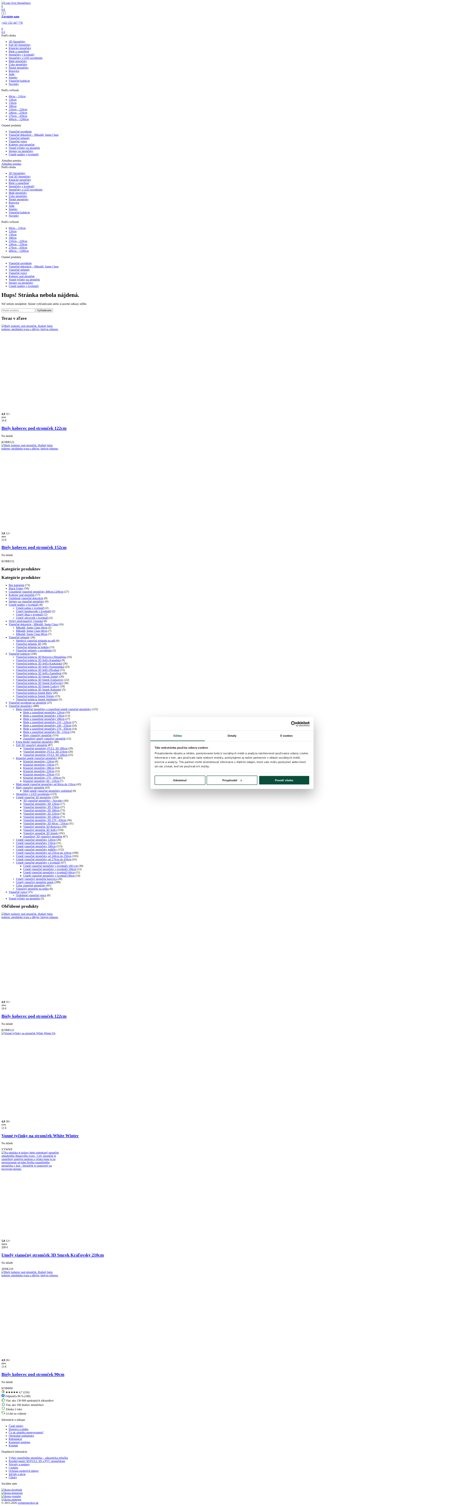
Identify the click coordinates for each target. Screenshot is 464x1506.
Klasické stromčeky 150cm (38, 764)
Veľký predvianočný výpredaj (26, 621)
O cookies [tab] (286, 735)
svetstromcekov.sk (28, 1502)
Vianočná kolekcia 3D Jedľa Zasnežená (38, 673)
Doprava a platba (18, 1429)
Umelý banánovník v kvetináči (33, 611)
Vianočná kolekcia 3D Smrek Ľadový (37, 686)
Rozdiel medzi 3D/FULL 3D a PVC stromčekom (37, 1461)
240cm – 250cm (18, 112)
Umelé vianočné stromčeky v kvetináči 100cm (49, 869)
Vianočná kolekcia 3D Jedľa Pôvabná (37, 670)
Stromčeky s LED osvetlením (25, 57)
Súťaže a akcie (17, 1474)
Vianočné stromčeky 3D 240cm (41, 816)
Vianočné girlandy (19, 138)
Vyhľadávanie (44, 310)
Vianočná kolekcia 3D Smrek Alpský (37, 676)
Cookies (13, 1467)
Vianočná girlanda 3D (28, 643)
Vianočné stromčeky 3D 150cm (41, 807)
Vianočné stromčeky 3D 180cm (41, 810)
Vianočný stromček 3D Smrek (40, 833)
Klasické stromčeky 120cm (38, 761)
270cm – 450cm (18, 116)
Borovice (14, 71)
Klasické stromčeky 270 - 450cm (42, 777)
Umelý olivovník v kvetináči (32, 617)
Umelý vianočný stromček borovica (36, 878)
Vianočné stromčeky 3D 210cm (41, 813)
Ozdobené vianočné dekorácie (26, 598)
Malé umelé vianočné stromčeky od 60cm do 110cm (46, 784)
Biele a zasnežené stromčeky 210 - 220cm (47, 722)
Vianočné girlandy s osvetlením (34, 650)
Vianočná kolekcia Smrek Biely (34, 692)
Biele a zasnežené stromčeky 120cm (44, 712)
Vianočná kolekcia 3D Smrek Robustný (38, 689)
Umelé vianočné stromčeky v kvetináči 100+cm (50, 865)
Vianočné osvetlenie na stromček (27, 702)
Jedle (11, 74)
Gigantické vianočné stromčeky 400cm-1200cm (36, 591)
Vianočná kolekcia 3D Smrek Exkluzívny (40, 679)
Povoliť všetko (284, 780)
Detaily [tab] (232, 735)
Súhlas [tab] (177, 735)
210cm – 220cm (18, 109)
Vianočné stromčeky (20, 705)
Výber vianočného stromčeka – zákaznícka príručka (38, 1457)
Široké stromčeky (19, 67)
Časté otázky (16, 1425)
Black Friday (16, 588)
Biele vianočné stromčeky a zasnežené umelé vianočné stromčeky (53, 709)
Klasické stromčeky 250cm (38, 774)
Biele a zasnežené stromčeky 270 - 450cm (47, 728)
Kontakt (13, 1445)
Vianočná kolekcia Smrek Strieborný (37, 699)
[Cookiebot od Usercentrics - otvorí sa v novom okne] (294, 724)
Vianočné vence (18, 141)
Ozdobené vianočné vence (31, 895)
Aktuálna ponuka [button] (11, 163)
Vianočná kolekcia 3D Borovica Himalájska (41, 657)
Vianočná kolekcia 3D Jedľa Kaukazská (39, 663)
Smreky (13, 77)
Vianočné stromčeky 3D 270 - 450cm (44, 820)
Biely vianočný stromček (37, 735)
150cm (12, 102)
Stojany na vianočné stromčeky (26, 601)
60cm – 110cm (17, 96)
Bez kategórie (16, 585)
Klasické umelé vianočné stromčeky (36, 758)
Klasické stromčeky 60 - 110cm (41, 781)
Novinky (14, 84)
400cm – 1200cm (19, 119)
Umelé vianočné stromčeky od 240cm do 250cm (43, 856)
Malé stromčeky (18, 61)
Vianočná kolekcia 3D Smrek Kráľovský (39, 683)
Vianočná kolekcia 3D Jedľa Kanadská (38, 660)
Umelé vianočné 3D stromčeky (33, 797)
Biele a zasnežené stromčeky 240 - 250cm (47, 725)
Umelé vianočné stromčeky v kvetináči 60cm (49, 872)
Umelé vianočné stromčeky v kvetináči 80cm (49, 875)
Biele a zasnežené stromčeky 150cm (44, 715)
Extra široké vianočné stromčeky (34, 741)
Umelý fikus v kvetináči (29, 614)
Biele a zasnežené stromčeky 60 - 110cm (46, 732)
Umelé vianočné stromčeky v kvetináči (38, 862)
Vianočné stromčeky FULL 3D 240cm (45, 754)
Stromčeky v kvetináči (21, 54)
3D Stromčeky (17, 41)
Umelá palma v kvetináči (30, 608)
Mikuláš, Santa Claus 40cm (31, 627)
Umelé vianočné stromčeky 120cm (36, 839)
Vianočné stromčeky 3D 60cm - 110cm (45, 823)
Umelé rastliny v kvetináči (24, 154)
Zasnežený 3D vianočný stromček (42, 836)
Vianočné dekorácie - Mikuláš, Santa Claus (33, 624)
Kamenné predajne (19, 1442)
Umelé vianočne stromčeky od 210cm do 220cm (43, 852)
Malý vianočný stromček (30, 787)
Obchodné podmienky (21, 1435)
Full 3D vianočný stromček (31, 745)
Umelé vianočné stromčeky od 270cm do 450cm (43, 859)
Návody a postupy (19, 1464)
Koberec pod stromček (22, 144)
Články (13, 1477)
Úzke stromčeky (18, 64)
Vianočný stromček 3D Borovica (42, 826)
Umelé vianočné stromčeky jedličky (36, 849)
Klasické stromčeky (20, 48)
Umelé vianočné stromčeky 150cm (36, 843)
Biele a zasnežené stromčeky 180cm (44, 719)
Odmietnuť (180, 780)
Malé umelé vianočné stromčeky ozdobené (47, 790)
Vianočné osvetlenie (20, 131)
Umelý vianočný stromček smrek (35, 882)
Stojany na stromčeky (21, 151)
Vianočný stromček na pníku (32, 888)
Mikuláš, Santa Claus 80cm (31, 634)
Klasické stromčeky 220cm (38, 771)
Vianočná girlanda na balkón (32, 647)
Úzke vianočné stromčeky (31, 885)
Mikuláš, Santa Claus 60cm (31, 630)
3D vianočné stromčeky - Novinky (43, 800)
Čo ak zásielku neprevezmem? (26, 1432)
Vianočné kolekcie (19, 80)
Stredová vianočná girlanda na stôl (35, 640)
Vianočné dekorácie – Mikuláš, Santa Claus (34, 134)
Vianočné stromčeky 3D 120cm (41, 803)
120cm (12, 99)
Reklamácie (15, 1439)
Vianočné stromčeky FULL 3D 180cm (45, 748)
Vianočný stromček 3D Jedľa (40, 830)
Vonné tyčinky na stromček (24, 147)
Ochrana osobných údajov (24, 1470)
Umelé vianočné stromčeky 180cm (36, 846)
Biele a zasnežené (19, 51)
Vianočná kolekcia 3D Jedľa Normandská (40, 666)
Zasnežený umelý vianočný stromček (44, 738)
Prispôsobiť (229, 780)
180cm (12, 106)
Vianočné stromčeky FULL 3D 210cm (45, 751)
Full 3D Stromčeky (20, 44)
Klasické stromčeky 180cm (38, 768)
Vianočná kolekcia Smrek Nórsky (35, 696)
